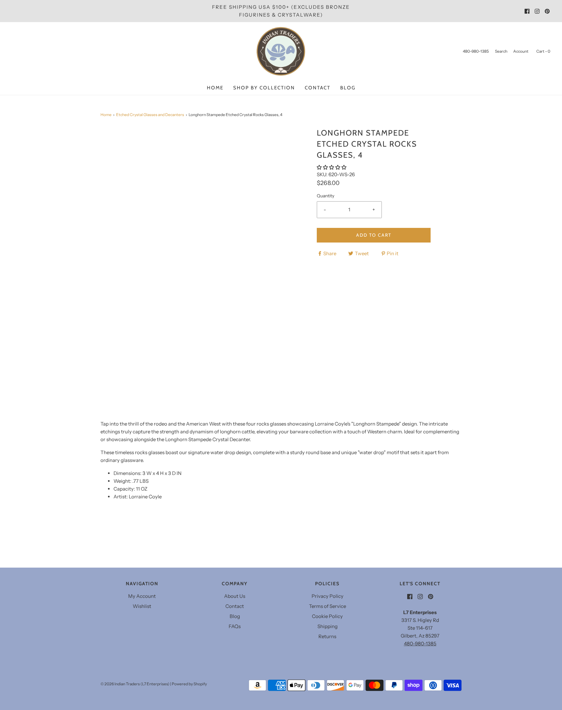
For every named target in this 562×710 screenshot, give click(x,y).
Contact (317, 88)
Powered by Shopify (189, 683)
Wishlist (142, 606)
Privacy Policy (327, 596)
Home (215, 88)
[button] (332, 167)
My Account (142, 596)
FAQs (235, 626)
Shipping (327, 626)
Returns (327, 636)
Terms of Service (327, 606)
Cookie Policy (327, 616)
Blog (347, 88)
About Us (234, 596)
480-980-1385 (420, 643)
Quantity (325, 195)
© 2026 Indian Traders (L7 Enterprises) (134, 683)
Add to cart (373, 235)
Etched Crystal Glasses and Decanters (150, 114)
